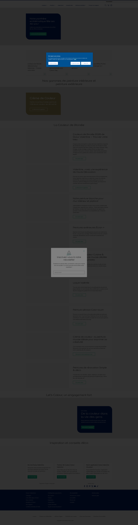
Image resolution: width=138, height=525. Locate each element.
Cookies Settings (53, 63)
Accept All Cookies (75, 63)
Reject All (86, 63)
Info (75, 59)
